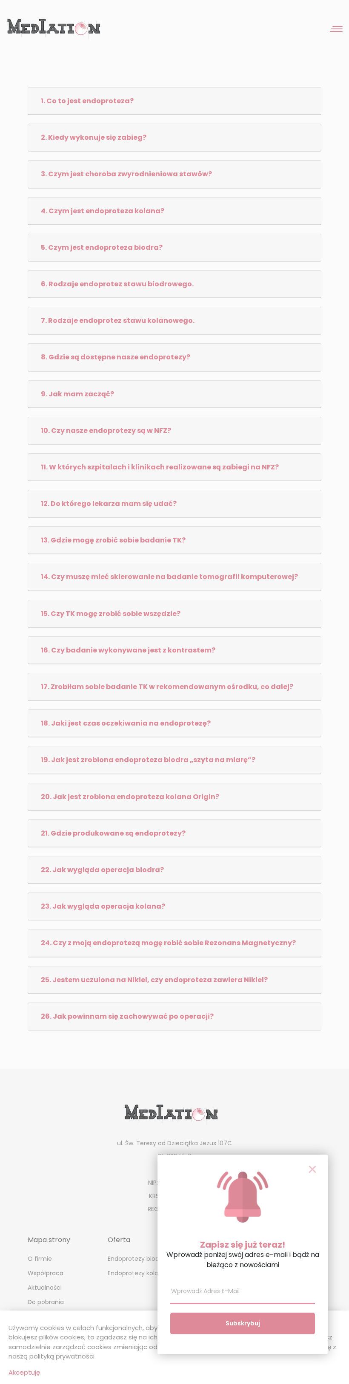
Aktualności (45, 1287)
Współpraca (45, 1273)
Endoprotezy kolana (137, 1273)
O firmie (40, 1258)
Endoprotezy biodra (136, 1258)
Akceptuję (24, 1372)
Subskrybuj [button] (243, 1323)
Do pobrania (46, 1302)
